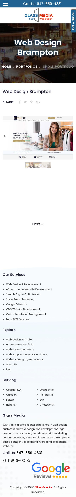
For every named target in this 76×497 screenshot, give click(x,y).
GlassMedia (43, 487)
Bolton (10, 400)
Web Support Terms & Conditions (27, 354)
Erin (42, 400)
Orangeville (47, 390)
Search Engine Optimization (23, 294)
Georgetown (14, 390)
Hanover (11, 404)
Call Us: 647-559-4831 (42, 3)
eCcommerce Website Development (29, 289)
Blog (8, 369)
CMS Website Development (23, 309)
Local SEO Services (17, 319)
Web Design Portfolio (19, 339)
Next (36, 224)
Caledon (11, 395)
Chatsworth (47, 404)
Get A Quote (73, 21)
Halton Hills (46, 395)
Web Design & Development (23, 284)
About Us (11, 364)
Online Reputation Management (26, 314)
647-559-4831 (29, 453)
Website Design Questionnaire (24, 359)
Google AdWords (16, 304)
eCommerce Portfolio (19, 344)
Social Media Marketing (20, 299)
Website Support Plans (20, 349)
